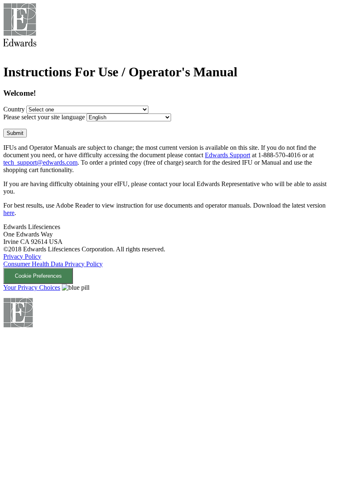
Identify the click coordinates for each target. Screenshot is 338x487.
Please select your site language (44, 117)
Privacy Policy (22, 256)
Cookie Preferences (38, 276)
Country (14, 109)
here (8, 212)
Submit (15, 133)
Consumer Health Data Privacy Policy (53, 263)
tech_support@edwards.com (40, 162)
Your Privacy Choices (31, 287)
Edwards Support (227, 154)
